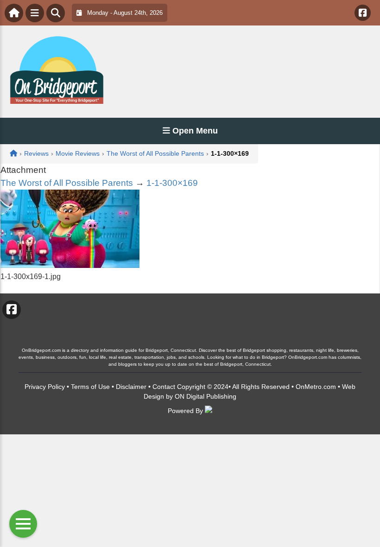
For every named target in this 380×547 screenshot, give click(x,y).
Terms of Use (90, 386)
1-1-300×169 (172, 183)
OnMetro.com (316, 386)
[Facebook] (363, 13)
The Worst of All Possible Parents (66, 183)
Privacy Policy (45, 386)
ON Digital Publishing (205, 396)
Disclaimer (131, 386)
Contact (163, 386)
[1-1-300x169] (69, 265)
